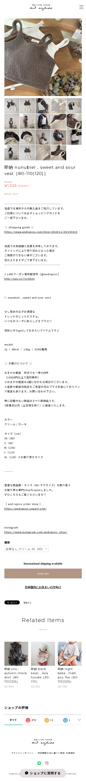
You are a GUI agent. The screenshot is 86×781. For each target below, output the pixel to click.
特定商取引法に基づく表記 (51, 752)
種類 (7, 542)
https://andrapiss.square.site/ (25, 508)
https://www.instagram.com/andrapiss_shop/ (35, 532)
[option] (43, 57)
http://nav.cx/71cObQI (19, 279)
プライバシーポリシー (22, 752)
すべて (13, 719)
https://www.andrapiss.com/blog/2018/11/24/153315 (41, 232)
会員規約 (70, 752)
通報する (27, 603)
